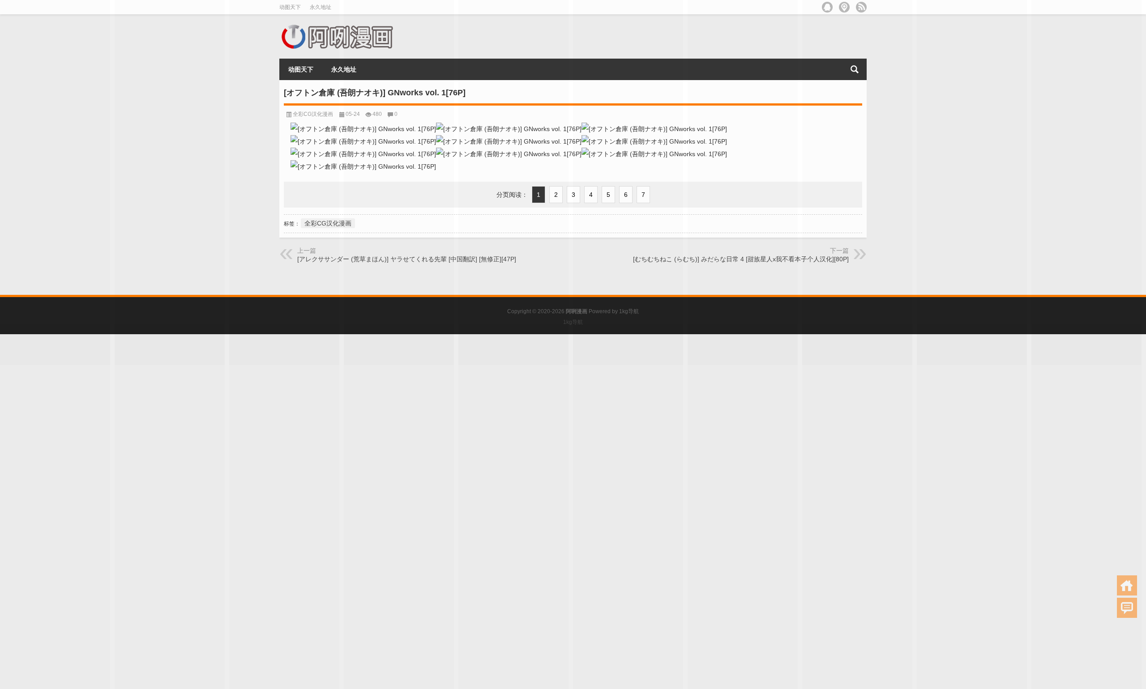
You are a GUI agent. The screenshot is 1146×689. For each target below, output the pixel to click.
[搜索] (854, 69)
